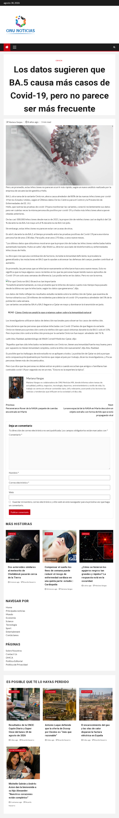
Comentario (15, 434)
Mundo (9, 614)
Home (9, 607)
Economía (11, 617)
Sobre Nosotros (14, 650)
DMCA (9, 657)
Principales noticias (15, 610)
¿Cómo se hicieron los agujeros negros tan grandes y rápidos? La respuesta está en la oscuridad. (94, 574)
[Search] (114, 47)
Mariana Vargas (16, 122)
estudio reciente (55, 294)
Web (11, 492)
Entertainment (13, 631)
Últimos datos (47, 199)
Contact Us (11, 654)
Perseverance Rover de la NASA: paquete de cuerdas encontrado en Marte (32, 408)
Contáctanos (12, 635)
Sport (8, 628)
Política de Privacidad (17, 664)
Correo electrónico (19, 482)
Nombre (14, 472)
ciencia (59, 60)
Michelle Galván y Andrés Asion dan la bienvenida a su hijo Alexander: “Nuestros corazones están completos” (22, 790)
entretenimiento (17, 750)
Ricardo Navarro (29, 582)
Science (9, 621)
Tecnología (11, 624)
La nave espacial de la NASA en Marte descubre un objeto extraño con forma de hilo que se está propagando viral (88, 410)
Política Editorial (14, 661)
